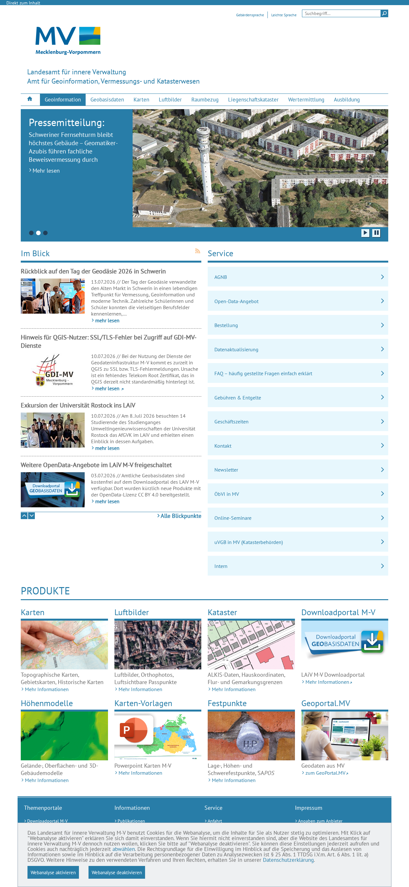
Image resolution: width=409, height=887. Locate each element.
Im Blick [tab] (35, 253)
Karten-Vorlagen (143, 703)
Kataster (222, 612)
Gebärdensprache (250, 14)
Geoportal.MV (325, 703)
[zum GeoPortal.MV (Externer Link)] (345, 736)
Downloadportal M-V (338, 612)
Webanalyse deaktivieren (117, 872)
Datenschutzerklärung (288, 859)
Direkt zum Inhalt (23, 3)
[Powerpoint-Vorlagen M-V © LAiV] (158, 736)
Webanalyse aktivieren (53, 872)
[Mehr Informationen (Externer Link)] (345, 645)
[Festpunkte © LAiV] (251, 736)
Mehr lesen (46, 170)
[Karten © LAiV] (64, 645)
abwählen (123, 849)
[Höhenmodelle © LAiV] (64, 736)
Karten (32, 612)
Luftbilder (131, 612)
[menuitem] (30, 99)
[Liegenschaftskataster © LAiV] (251, 645)
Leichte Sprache (284, 14)
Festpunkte (227, 703)
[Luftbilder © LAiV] (158, 645)
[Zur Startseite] (30, 99)
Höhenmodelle (47, 703)
